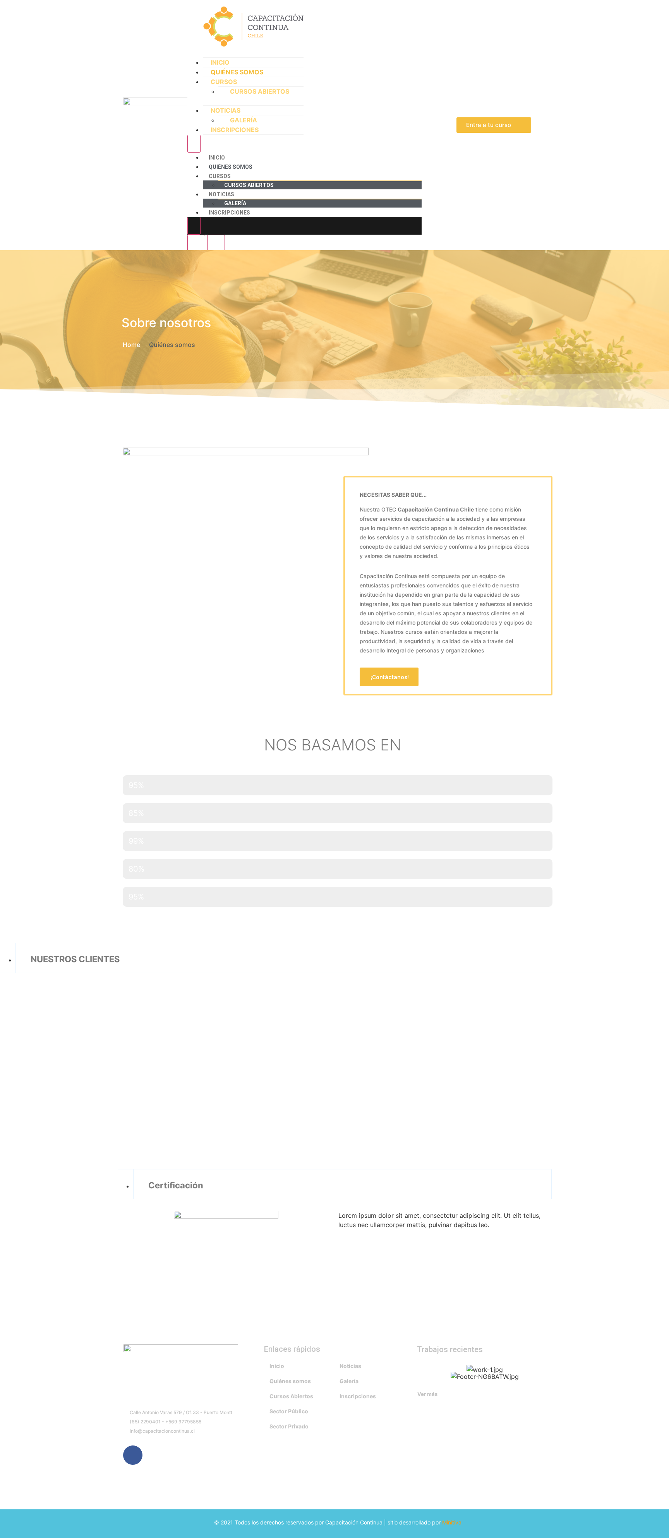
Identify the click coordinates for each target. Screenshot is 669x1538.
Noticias (225, 110)
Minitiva (451, 1522)
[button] (493, 125)
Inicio (220, 62)
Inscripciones (235, 130)
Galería (243, 120)
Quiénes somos (237, 72)
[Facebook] (132, 1455)
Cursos (224, 82)
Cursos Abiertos (259, 91)
